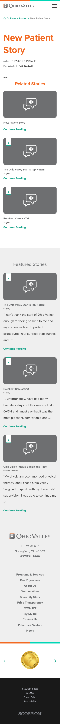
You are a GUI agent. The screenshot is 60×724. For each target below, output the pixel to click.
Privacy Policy (30, 697)
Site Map (30, 693)
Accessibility (30, 701)
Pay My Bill (30, 613)
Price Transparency (30, 602)
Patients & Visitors (30, 625)
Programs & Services (30, 574)
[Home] (19, 5)
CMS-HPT (30, 608)
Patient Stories (18, 18)
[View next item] (55, 661)
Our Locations (30, 591)
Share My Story (30, 597)
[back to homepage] (4, 18)
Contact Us (30, 619)
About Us (30, 585)
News (30, 630)
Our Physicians (30, 580)
